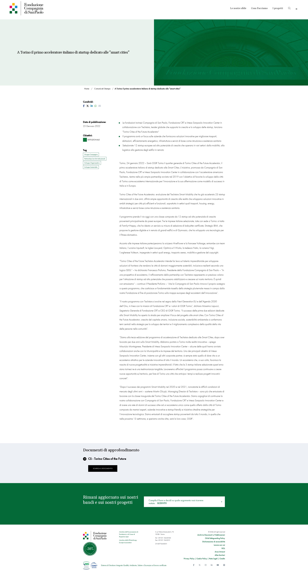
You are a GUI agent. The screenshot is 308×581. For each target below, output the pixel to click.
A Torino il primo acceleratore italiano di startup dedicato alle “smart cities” (147, 88)
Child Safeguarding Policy (215, 538)
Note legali (213, 558)
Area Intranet (220, 552)
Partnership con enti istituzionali (94, 159)
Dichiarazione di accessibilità (213, 541)
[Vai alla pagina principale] (45, 8)
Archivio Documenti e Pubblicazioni (211, 535)
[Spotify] (224, 565)
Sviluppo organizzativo (92, 163)
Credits (222, 558)
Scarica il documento (102, 468)
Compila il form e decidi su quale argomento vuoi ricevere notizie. (176, 502)
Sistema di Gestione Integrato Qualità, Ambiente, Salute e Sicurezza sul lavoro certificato (133, 565)
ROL (223, 548)
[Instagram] (205, 565)
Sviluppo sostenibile (90, 167)
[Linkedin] (211, 565)
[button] (277, 8)
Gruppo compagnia (91, 154)
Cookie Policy (201, 558)
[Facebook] (193, 565)
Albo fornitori (220, 555)
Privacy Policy (189, 558)
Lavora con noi (219, 545)
